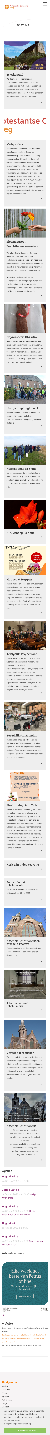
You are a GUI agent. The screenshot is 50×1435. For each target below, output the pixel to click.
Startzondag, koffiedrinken (22, 1240)
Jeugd (4, 1403)
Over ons (6, 1390)
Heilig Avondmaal (19, 1193)
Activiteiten (7, 1400)
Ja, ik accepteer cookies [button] (25, 1430)
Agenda (5, 1396)
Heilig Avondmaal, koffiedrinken (18, 1210)
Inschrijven (25, 1297)
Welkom (5, 1386)
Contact (5, 1407)
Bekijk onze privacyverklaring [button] (17, 1424)
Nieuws (5, 1393)
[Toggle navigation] (45, 4)
